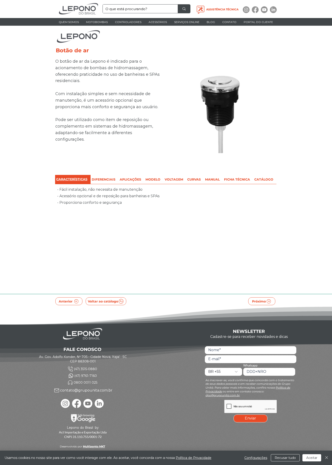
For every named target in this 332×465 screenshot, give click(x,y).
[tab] (73, 179)
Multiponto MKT (94, 446)
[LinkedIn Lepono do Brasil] (273, 9)
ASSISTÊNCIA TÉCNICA (222, 9)
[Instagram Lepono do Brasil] (246, 9)
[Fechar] (326, 457)
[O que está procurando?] (184, 9)
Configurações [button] (255, 458)
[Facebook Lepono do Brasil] (255, 9)
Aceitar (311, 458)
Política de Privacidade (193, 458)
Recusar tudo (285, 458)
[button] (97, 22)
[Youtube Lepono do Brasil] (264, 9)
